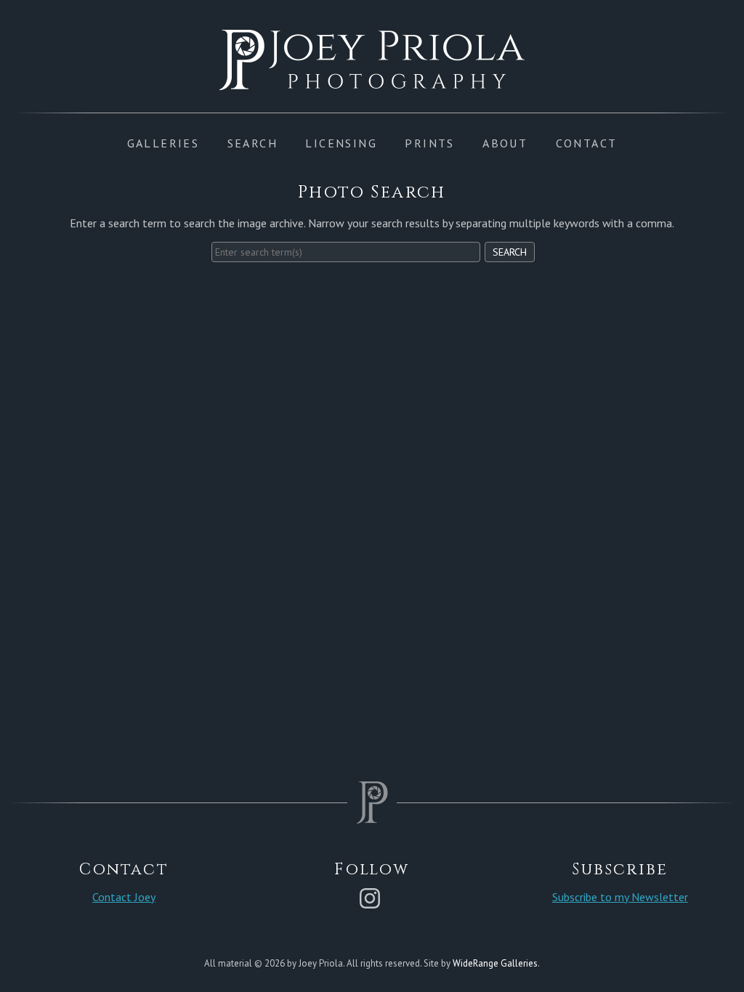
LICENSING (341, 143)
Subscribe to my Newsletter (620, 897)
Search (510, 252)
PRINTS (429, 143)
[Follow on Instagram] (372, 897)
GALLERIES (163, 143)
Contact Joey (123, 897)
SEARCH (252, 143)
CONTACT (587, 143)
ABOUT (504, 143)
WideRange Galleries (495, 963)
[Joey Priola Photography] (372, 82)
